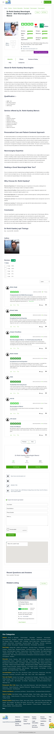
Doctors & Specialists (18, 8)
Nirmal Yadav (14, 310)
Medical (10, 8)
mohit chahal (14, 353)
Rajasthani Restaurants (25, 687)
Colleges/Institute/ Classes (9, 661)
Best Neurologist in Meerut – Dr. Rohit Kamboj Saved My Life (26, 339)
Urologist (9, 644)
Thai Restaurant (16, 688)
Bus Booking (37, 678)
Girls (23, 672)
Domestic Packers (31, 691)
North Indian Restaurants (41, 685)
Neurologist (26, 8)
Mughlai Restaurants (46, 687)
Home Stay (48, 672)
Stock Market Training (30, 696)
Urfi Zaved (13, 418)
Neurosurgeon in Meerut (16, 406)
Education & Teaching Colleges (33, 662)
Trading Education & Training (18, 696)
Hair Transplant (10, 702)
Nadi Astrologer (25, 668)
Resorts (25, 672)
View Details (22, 622)
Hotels (22, 674)
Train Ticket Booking (45, 678)
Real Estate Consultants (34, 651)
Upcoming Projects (33, 647)
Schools (10, 659)
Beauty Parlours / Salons (17, 700)
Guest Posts (27, 723)
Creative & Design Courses (45, 666)
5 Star (33, 674)
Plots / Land (39, 649)
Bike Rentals (18, 680)
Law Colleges (22, 662)
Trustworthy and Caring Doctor (18, 384)
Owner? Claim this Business (41, 52)
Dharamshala (6, 674)
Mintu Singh (13, 287)
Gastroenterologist (7, 639)
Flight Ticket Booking (28, 678)
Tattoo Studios (18, 704)
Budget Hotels (42, 674)
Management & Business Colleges (10, 662)
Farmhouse (11, 674)
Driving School (48, 659)
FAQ (10, 62)
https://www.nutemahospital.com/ (30, 48)
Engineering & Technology (22, 661)
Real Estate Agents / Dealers (13, 651)
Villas (44, 649)
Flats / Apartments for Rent (21, 652)
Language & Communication (9, 668)
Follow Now (38, 467)
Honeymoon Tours (43, 677)
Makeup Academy (46, 704)
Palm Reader (22, 669)
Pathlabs (37, 643)
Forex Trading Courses (42, 696)
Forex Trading (36, 694)
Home (5, 8)
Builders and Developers (22, 647)
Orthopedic (14, 639)
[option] (11, 246)
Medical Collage (33, 661)
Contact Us (21, 62)
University (18, 668)
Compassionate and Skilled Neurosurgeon (21, 295)
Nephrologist (39, 639)
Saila (11, 377)
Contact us (26, 717)
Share (45, 12)
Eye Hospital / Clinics (7, 641)
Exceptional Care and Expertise (18, 318)
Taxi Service (40, 680)
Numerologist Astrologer (13, 669)
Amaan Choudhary (15, 332)
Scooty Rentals (32, 680)
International (34, 659)
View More (43, 583)
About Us (10, 59)
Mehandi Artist (19, 705)
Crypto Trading (44, 694)
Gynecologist (27, 639)
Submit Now (11, 534)
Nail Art (13, 705)
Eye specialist (41, 644)
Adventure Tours (47, 680)
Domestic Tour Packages (18, 677)
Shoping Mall (12, 647)
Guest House (35, 672)
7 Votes (46, 25)
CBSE (20, 659)
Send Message (16, 467)
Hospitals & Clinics (46, 639)
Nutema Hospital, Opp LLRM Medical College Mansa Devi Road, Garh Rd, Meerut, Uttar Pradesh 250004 (29, 490)
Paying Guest (42, 672)
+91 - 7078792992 (24, 616)
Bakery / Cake (19, 685)
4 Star (36, 674)
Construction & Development (27, 654)
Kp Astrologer (43, 668)
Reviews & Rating (33, 59)
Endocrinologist (24, 637)
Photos (21, 59)
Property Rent (10, 652)
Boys (20, 672)
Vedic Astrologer (34, 668)
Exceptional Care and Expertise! (18, 361)
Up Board (28, 659)
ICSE (24, 659)
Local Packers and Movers (20, 691)
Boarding (16, 659)
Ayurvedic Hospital (27, 643)
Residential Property (20, 649)
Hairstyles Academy (7, 705)
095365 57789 (26, 46)
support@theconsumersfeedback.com (12, 721)
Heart (21, 641)
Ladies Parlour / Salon (39, 700)
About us (17, 717)
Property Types (11, 649)
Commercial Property (31, 649)
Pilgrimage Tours (6, 682)
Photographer (42, 647)
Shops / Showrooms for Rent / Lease (38, 652)
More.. (4, 708)
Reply (41, 305)
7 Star (26, 674)
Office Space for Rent (15, 654)
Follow (37, 12)
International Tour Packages (31, 677)
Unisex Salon (46, 702)
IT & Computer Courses (32, 666)
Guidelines (43, 721)
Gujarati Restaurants (13, 687)
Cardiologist (20, 639)
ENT (33, 643)
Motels (29, 672)
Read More (31, 301)
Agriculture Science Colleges (31, 664)
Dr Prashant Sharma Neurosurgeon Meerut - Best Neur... (25, 604)
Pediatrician (39, 637)
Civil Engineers (6, 656)
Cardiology (25, 641)
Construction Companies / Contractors (42, 654)
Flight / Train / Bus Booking (17, 678)
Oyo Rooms (18, 674)
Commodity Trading (27, 694)
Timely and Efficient (15, 426)
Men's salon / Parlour (28, 700)
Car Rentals (24, 680)
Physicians (33, 639)
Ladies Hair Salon (39, 702)
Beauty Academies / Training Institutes (32, 704)
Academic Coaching (21, 666)
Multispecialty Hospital (46, 641)
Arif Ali (12, 398)
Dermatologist (47, 637)
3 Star (29, 674)
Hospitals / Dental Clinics (8, 643)
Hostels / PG (15, 672)
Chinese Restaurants (7, 688)
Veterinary (42, 643)
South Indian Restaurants (29, 685)
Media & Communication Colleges (16, 664)
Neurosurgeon (33, 8)
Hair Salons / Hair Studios (20, 702)
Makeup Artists (10, 704)
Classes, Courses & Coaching (9, 666)
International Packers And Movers (43, 691)
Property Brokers (24, 651)
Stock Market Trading (17, 694)
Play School (41, 659)
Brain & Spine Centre (34, 641)
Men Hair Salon (30, 702)
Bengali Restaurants (35, 687)
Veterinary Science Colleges (45, 664)
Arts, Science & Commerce (44, 661)
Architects (12, 656)
